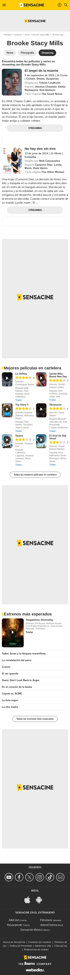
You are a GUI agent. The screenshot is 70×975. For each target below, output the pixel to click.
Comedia (30, 156)
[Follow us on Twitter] (30, 877)
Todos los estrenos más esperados (35, 719)
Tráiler (18, 400)
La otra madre (10, 707)
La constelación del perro (16, 660)
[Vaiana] (7, 441)
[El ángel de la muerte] (12, 82)
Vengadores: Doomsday (39, 619)
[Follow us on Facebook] (19, 877)
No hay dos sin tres (40, 149)
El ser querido (10, 673)
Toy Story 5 (21, 404)
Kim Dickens (47, 89)
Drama (41, 78)
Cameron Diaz (43, 164)
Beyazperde (14, 924)
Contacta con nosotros (39, 942)
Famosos (17, 35)
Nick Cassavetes (49, 160)
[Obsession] (41, 410)
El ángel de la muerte (41, 71)
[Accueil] (32, 5)
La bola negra (10, 700)
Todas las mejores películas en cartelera (35, 474)
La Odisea (21, 373)
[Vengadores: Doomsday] (13, 632)
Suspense (52, 78)
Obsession (55, 404)
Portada (7, 35)
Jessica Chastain (46, 86)
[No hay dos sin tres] (12, 160)
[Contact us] (61, 877)
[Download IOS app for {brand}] (29, 899)
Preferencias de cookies (36, 949)
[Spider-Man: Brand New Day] (41, 379)
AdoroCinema (48, 924)
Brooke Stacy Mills (40, 35)
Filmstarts (46, 920)
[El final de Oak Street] (41, 441)
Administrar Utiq (43, 946)
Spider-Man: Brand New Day (58, 375)
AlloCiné (14, 920)
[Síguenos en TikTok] (50, 877)
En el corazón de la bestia (17, 687)
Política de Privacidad (21, 946)
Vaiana (19, 435)
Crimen (30, 78)
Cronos (6, 667)
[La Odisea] (7, 379)
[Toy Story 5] (7, 410)
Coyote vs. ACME (12, 693)
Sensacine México (31, 929)
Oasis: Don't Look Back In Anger (20, 680)
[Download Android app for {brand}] (40, 899)
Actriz (27, 35)
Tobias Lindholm (49, 82)
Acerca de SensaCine (14, 942)
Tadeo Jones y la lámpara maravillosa (24, 653)
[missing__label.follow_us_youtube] (9, 877)
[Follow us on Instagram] (40, 877)
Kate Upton (40, 168)
